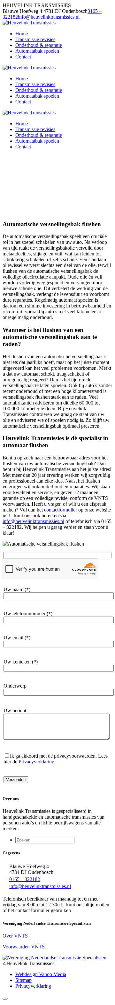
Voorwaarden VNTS (24, 946)
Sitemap (23, 980)
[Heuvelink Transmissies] (29, 22)
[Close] (5, 999)
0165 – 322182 (24, 879)
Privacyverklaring (36, 761)
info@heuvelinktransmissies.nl (49, 17)
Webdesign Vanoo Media (40, 974)
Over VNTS (15, 935)
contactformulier (60, 509)
